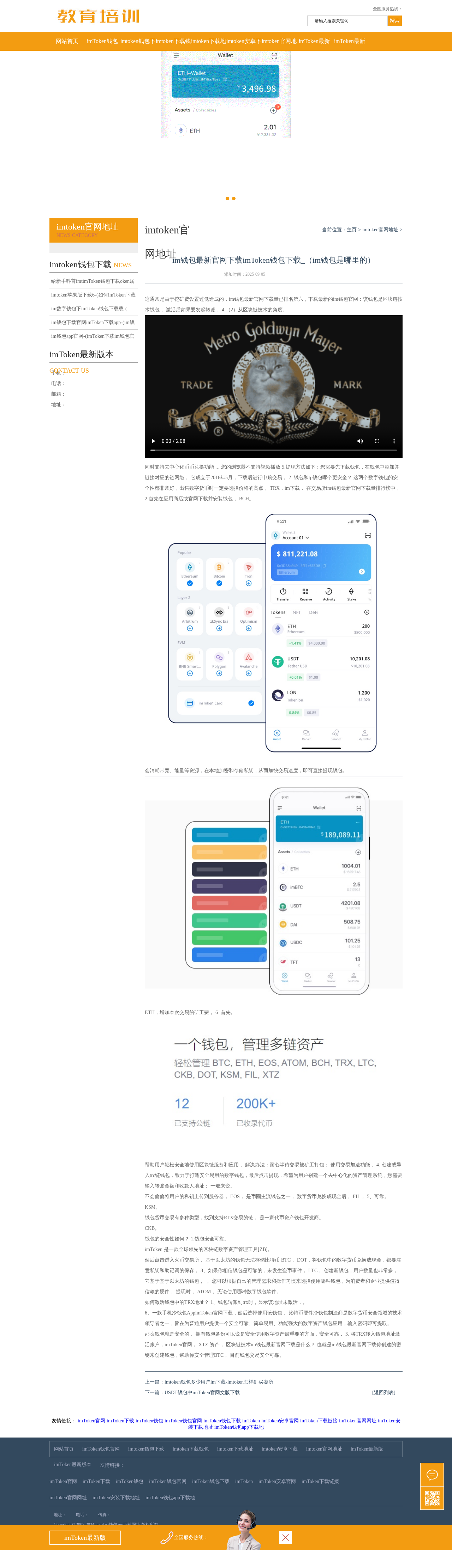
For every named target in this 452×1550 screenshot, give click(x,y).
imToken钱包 (149, 1420)
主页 (352, 229)
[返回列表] (384, 1392)
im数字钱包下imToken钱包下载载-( (89, 308)
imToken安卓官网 (280, 1420)
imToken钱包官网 (102, 44)
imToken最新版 (314, 44)
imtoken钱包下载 (137, 44)
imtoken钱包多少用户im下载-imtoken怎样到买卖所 (219, 1382)
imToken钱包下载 (222, 1420)
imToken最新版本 (349, 44)
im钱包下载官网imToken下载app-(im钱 (93, 322)
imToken (251, 1420)
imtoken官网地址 (279, 44)
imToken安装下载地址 (116, 1497)
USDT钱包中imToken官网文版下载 (202, 1392)
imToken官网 (91, 1420)
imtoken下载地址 (208, 44)
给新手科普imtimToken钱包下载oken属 (93, 281)
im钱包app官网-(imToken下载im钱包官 (93, 336)
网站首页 (67, 41)
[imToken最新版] (432, 1475)
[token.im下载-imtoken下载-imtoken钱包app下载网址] (151, 30)
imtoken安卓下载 (243, 44)
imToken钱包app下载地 (239, 1427)
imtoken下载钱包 (173, 44)
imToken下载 (120, 1420)
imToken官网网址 (357, 1420)
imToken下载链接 (319, 1420)
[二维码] (432, 1498)
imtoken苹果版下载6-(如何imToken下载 (93, 295)
